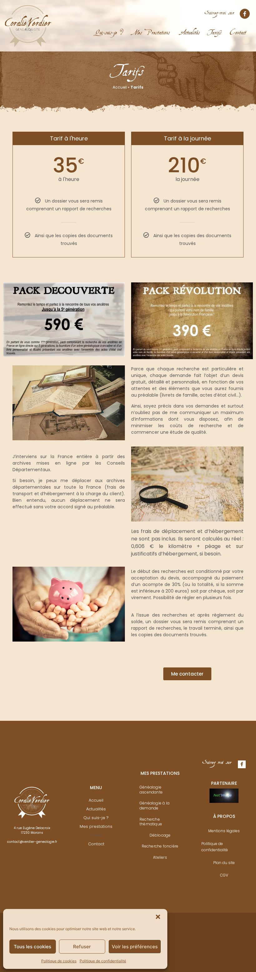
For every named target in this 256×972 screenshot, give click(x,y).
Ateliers (160, 857)
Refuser (82, 947)
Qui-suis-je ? (109, 28)
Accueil (120, 87)
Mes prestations (96, 826)
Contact (238, 28)
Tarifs (214, 28)
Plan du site (224, 862)
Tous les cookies (32, 947)
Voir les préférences (135, 947)
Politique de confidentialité (103, 961)
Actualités (190, 28)
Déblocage (160, 835)
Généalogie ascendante (151, 789)
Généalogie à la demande (155, 805)
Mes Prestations (151, 28)
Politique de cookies (58, 961)
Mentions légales (224, 830)
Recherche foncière (160, 846)
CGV (224, 875)
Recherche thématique (151, 822)
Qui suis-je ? (96, 818)
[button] (158, 917)
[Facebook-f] (245, 14)
